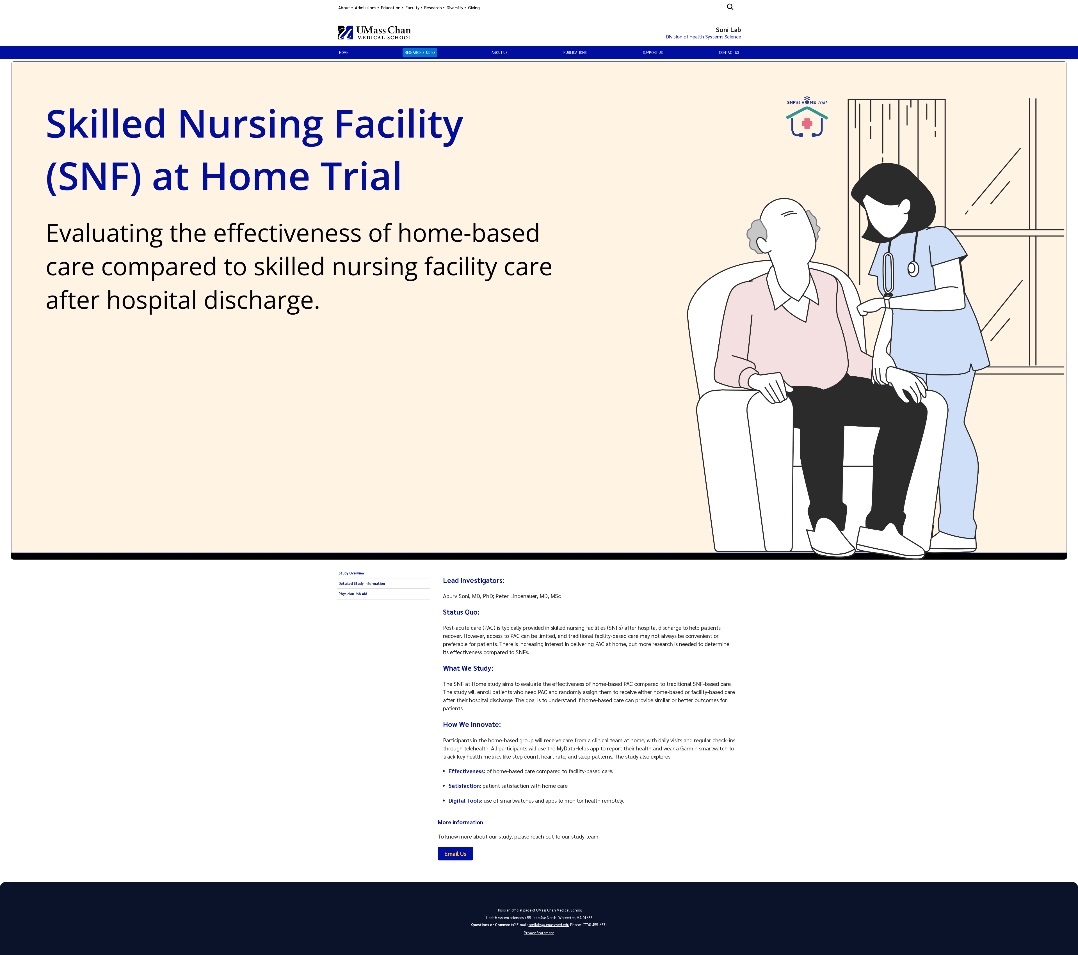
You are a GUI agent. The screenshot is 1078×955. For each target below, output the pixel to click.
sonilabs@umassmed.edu (549, 924)
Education (390, 7)
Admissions (365, 7)
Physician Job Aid (353, 594)
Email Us (455, 853)
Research (433, 7)
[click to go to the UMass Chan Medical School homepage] (374, 32)
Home (343, 52)
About (344, 7)
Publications (574, 52)
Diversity (455, 7)
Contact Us (729, 52)
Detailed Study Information (362, 583)
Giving (474, 7)
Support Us (653, 52)
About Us (499, 52)
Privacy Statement (539, 932)
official (516, 910)
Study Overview (351, 573)
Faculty (412, 7)
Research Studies (420, 52)
